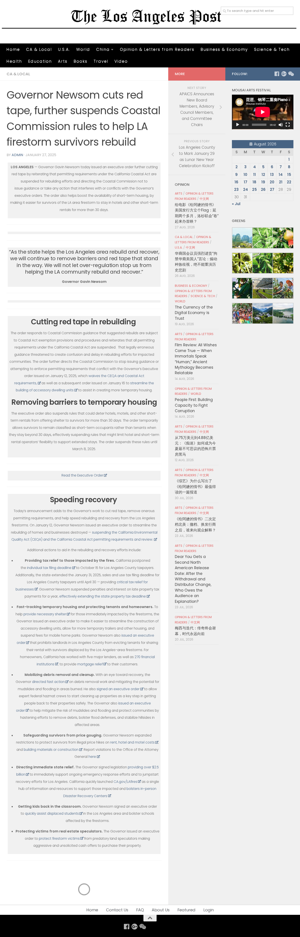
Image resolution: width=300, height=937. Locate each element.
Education (40, 61)
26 (263, 189)
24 (245, 189)
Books (80, 61)
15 (289, 174)
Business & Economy (224, 49)
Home (13, 49)
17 (245, 182)
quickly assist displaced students (52, 813)
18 (254, 182)
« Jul (236, 203)
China (103, 49)
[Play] (237, 125)
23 (236, 189)
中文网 (204, 199)
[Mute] (280, 125)
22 (289, 182)
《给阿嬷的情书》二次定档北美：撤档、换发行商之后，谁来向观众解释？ (195, 524)
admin (17, 154)
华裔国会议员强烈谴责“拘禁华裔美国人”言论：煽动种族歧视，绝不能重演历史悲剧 (196, 262)
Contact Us (117, 910)
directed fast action (48, 681)
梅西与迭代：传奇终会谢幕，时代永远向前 (195, 630)
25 (254, 189)
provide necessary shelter (44, 614)
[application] (262, 112)
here (92, 756)
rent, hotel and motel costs (132, 742)
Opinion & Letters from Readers (157, 49)
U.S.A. (64, 49)
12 (263, 174)
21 (280, 182)
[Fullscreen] (288, 125)
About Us (161, 910)
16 (236, 182)
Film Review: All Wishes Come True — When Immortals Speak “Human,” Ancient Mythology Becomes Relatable (196, 359)
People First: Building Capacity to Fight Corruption (194, 405)
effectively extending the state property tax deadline (102, 596)
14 (281, 174)
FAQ (140, 910)
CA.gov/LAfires (125, 781)
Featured (186, 910)
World (83, 49)
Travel (101, 61)
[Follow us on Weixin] (290, 73)
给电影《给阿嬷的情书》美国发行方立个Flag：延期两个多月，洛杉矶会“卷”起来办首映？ (197, 213)
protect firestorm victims (59, 838)
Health (14, 61)
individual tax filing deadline (49, 567)
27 (272, 189)
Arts (62, 61)
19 (263, 182)
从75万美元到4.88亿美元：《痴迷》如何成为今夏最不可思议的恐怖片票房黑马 (195, 446)
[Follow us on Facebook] (276, 73)
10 (245, 174)
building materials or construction (51, 749)
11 (254, 174)
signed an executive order (118, 689)
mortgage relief (90, 664)
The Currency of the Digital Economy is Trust (194, 313)
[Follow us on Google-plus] (283, 73)
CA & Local (39, 49)
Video (121, 61)
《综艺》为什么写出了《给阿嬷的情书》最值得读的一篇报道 (195, 486)
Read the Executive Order (82, 475)
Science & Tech (272, 49)
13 (272, 174)
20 (272, 182)
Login (208, 910)
